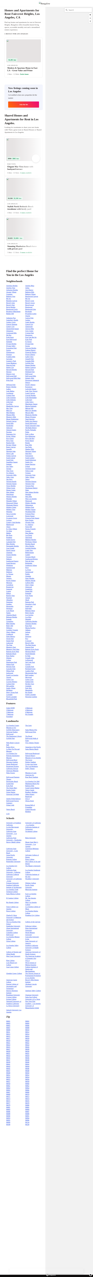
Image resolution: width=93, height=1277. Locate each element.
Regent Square (30, 516)
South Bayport (11, 563)
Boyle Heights (10, 307)
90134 (27, 1122)
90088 (8, 1114)
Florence (9, 354)
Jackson (27, 632)
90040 (27, 1062)
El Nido (27, 656)
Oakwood (9, 428)
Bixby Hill (9, 626)
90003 (8, 1023)
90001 (8, 1021)
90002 (27, 1021)
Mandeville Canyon (12, 406)
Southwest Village (31, 565)
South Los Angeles (12, 675)
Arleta (27, 288)
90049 (8, 1073)
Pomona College (11, 859)
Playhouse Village (31, 542)
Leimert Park (10, 395)
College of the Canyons (32, 922)
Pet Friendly (29, 714)
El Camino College (12, 898)
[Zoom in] (90, 14)
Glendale (28, 576)
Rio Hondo (28, 692)
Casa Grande (10, 548)
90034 (27, 1056)
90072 (27, 1096)
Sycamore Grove (11, 518)
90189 (8, 1124)
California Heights (31, 621)
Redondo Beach (11, 654)
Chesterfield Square (12, 329)
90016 (27, 1036)
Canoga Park (29, 318)
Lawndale (9, 694)
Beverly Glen (10, 303)
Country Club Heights (13, 522)
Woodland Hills (30, 512)
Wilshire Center (11, 507)
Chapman (9, 552)
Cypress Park (29, 333)
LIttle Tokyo (29, 402)
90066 (27, 1090)
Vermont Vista (29, 484)
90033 (8, 1056)
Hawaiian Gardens (31, 697)
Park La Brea (29, 434)
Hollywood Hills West (13, 378)
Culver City (10, 679)
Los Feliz (9, 404)
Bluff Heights (10, 623)
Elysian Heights (11, 344)
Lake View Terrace (31, 391)
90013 (8, 1034)
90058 (27, 1081)
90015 (8, 1036)
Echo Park (28, 339)
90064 (27, 1088)
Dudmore (9, 572)
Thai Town (9, 471)
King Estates (29, 520)
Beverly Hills (29, 643)
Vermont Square (11, 484)
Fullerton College (31, 926)
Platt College (10, 960)
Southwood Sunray (12, 561)
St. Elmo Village (11, 529)
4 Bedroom (28, 710)
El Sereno (28, 342)
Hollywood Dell (11, 376)
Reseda (27, 443)
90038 (27, 1060)
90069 (8, 1094)
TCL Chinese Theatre (32, 743)
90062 (27, 1086)
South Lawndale (30, 694)
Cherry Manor (10, 632)
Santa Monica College (13, 894)
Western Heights (11, 496)
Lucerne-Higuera (11, 682)
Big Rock (9, 535)
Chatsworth (29, 326)
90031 (8, 1053)
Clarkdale (28, 686)
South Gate (28, 606)
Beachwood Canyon (31, 296)
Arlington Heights (12, 290)
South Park (9, 460)
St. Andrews (29, 524)
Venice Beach (10, 809)
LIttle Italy (9, 402)
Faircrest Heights (30, 348)
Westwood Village (12, 503)
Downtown (28, 335)
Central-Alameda (11, 324)
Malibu (8, 533)
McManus (9, 690)
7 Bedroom (9, 714)
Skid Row (28, 453)
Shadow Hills (29, 449)
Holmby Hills (29, 378)
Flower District (30, 354)
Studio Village (10, 688)
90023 (8, 1045)
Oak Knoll (28, 537)
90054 (27, 1077)
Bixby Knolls (29, 613)
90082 (27, 1107)
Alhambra (9, 600)
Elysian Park (29, 344)
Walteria (9, 559)
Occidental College (31, 831)
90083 (8, 1109)
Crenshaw (9, 294)
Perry (27, 567)
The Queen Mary (11, 788)
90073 (8, 1099)
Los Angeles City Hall (32, 781)
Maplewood (10, 524)
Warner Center (11, 490)
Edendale (9, 342)
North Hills (9, 423)
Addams (28, 630)
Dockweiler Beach (12, 781)
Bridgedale (28, 563)
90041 (8, 1064)
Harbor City (10, 367)
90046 (27, 1068)
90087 (27, 1112)
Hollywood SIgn (30, 732)
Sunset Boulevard (11, 764)
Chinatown (9, 331)
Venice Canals (29, 790)
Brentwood (28, 307)
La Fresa (28, 570)
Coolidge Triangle (12, 630)
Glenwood (28, 587)
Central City (29, 324)
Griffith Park (29, 363)
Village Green (10, 488)
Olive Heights (29, 546)
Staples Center (10, 790)
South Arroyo (10, 540)
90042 (27, 1064)
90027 (8, 1049)
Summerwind (10, 567)
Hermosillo (9, 606)
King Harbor (10, 656)
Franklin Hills (10, 357)
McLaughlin (10, 686)
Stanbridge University (13, 926)
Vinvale (8, 677)
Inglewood (9, 673)
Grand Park (10, 784)
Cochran (9, 520)
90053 (8, 1077)
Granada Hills (29, 361)
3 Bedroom (9, 710)
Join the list (23, 104)
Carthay (27, 320)
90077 (8, 1103)
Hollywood (28, 374)
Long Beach (10, 611)
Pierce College (11, 911)
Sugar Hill (28, 527)
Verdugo (9, 578)
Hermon (8, 372)
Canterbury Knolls (12, 320)
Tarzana (8, 469)
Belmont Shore (30, 611)
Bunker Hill (10, 314)
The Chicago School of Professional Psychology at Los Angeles (33, 976)
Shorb (27, 600)
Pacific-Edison (11, 580)
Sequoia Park (29, 647)
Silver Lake (10, 453)
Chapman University (31, 995)
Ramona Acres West (12, 651)
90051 (8, 1075)
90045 (8, 1068)
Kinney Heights (11, 387)
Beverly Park (10, 305)
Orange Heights (11, 555)
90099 (8, 1122)
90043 (8, 1066)
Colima (8, 660)
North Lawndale (11, 697)
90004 (27, 1023)
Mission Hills (10, 415)
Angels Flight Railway (13, 799)
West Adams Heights (31, 492)
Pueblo (27, 574)
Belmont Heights (11, 617)
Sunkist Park (29, 682)
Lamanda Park (11, 542)
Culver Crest (29, 679)
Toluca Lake (29, 471)
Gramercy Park (11, 361)
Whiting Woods (30, 580)
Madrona (9, 570)
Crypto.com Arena (31, 764)
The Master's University (33, 866)
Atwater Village (11, 292)
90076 (27, 1101)
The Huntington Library (14, 736)
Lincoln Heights (30, 395)
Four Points (29, 595)
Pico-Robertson (30, 436)
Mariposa (9, 583)
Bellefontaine (29, 552)
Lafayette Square (30, 389)
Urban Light (10, 805)
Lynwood (28, 641)
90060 (27, 1084)
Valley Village (29, 477)
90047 (8, 1071)
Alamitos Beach (11, 615)
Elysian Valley (10, 346)
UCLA (27, 799)
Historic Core (10, 374)
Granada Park (29, 666)
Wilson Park (10, 671)
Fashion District (30, 350)
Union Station (10, 792)
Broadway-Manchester (13, 311)
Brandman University (13, 995)
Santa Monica (10, 636)
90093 (8, 1118)
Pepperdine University (13, 861)
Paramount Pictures (12, 766)
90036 (27, 1058)
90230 (27, 1124)
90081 (8, 1107)
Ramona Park (29, 602)
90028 (27, 1049)
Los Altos (28, 617)
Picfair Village (11, 436)
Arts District (29, 290)
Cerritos (27, 664)
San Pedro (28, 447)
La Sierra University (12, 1006)
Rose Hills (28, 445)
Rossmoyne (9, 587)
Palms (27, 432)
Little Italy (28, 400)
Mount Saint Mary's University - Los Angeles (31, 844)
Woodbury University (32, 879)
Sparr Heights (29, 578)
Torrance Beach (30, 557)
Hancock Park (10, 365)
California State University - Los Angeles (11, 834)
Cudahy (27, 555)
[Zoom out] (90, 18)
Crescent (28, 531)
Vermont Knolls (11, 481)
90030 (27, 1051)
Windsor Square (30, 509)
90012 (27, 1032)
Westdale (28, 494)
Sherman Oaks (11, 451)
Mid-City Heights (31, 410)
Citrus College (10, 941)
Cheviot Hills (29, 329)
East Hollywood (11, 339)
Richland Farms (30, 669)
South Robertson (30, 460)
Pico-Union (10, 438)
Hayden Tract (29, 684)
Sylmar (27, 466)
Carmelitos (9, 621)
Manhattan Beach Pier (32, 784)
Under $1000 (10, 708)
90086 (8, 1112)
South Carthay (29, 458)
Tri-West (9, 531)
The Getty (28, 725)
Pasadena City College (32, 915)
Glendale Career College (14, 973)
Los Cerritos (29, 615)
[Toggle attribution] (90, 1275)
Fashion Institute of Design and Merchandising (31, 969)
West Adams (10, 492)
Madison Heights (30, 540)
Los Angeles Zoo (11, 753)
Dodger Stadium (30, 762)
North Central (10, 550)
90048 (27, 1071)
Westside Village (11, 501)
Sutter (27, 634)
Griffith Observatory (13, 730)
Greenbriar (9, 585)
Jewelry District (30, 385)
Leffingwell (29, 660)
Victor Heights (11, 486)
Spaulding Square (12, 462)
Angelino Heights (11, 286)
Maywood (28, 677)
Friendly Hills (29, 658)
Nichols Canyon (11, 421)
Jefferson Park (10, 385)
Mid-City (9, 410)
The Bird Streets (30, 645)
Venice (27, 479)
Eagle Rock (10, 337)
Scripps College (11, 999)
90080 (27, 1105)
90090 (8, 1116)
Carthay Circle (11, 322)
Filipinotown (10, 352)
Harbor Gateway (30, 367)
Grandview (28, 589)
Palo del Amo (29, 561)
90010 (27, 1030)
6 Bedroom (28, 712)
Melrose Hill (29, 408)
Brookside (28, 311)
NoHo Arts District (31, 421)
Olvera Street (29, 801)
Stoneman (9, 602)
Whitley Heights (30, 503)
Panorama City (11, 434)
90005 (8, 1025)
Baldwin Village (30, 294)
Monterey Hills (11, 417)
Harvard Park (29, 370)
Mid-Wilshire (10, 413)
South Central (10, 458)
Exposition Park (11, 348)
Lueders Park (29, 671)
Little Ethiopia (11, 400)
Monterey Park (11, 647)
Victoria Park (29, 486)
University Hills (11, 475)
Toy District (10, 473)
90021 (8, 1043)
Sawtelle (9, 449)
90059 (8, 1084)
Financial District (30, 352)
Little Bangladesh (31, 397)
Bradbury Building (31, 792)
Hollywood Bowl (11, 760)
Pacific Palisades (30, 430)
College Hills (29, 583)
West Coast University (13, 956)
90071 (8, 1096)
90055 (8, 1079)
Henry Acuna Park (12, 692)
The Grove (28, 760)
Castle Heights (29, 322)
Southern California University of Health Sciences (31, 948)
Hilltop (8, 593)
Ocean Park (10, 639)
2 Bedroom (28, 708)
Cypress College (11, 997)
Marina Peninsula (30, 406)
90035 (8, 1058)
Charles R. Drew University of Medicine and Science (13, 918)
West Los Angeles (31, 499)
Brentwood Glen (30, 309)
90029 (8, 1051)
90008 (27, 1028)
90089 (27, 1114)
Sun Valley (9, 466)
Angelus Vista (10, 288)
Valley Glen (10, 477)
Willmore (9, 628)
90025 (8, 1047)
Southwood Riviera (31, 559)
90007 (8, 1028)
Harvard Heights (11, 370)
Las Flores (28, 535)
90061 (8, 1086)
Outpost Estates (11, 430)
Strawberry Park (30, 604)
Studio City (29, 462)
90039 (8, 1062)
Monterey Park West (12, 649)
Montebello (29, 690)
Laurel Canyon (30, 393)
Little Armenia (11, 397)
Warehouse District (31, 488)
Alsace (8, 527)
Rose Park (28, 626)
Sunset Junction (30, 464)
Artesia (27, 598)
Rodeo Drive (10, 747)
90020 (27, 1041)
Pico (26, 639)
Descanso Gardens (12, 762)
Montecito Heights (31, 415)
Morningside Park (31, 673)
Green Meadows (11, 363)
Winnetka (9, 512)
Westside (28, 619)
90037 (8, 1060)
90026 (27, 1047)
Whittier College (30, 883)
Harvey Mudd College (13, 842)
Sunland (8, 464)
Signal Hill (28, 591)
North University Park (32, 425)
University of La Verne (32, 999)
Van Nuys (9, 479)
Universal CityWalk (12, 794)
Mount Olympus (30, 417)
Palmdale (28, 593)
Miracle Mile (29, 413)
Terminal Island (30, 469)
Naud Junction (29, 419)
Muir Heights (10, 544)
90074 (27, 1099)
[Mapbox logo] (51, 1275)
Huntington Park (11, 662)
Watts (27, 490)
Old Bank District (31, 428)
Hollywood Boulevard (32, 753)
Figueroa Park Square (32, 518)
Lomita (8, 591)
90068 (27, 1092)
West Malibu (29, 533)
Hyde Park (9, 380)
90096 (27, 1120)
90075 (8, 1101)
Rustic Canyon (11, 447)
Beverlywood (29, 305)
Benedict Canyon (11, 301)
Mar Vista (9, 408)
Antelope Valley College (33, 991)
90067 (8, 1092)
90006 (27, 1025)
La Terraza (9, 574)
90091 (27, 1116)
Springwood (29, 572)
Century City (10, 326)
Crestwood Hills (11, 333)
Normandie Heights (12, 546)
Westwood (28, 501)
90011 (8, 1032)
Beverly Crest (29, 301)
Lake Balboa (10, 391)
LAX (8, 814)
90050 (27, 1073)
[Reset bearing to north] (90, 21)
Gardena (9, 604)
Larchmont (9, 393)
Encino (27, 346)
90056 (27, 1079)
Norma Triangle (30, 529)
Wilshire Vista (10, 509)
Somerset (9, 589)
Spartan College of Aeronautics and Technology (12, 986)
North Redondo (30, 654)
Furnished (9, 716)
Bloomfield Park (11, 699)
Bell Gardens (29, 675)
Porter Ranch (29, 441)
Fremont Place (30, 514)
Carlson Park (10, 684)
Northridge (9, 425)
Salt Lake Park (30, 662)
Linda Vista (29, 550)
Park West (28, 688)
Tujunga (28, 473)
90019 (8, 1041)
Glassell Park (29, 359)
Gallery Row (29, 357)
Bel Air (8, 298)
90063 (8, 1088)
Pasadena (9, 537)
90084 (27, 1109)
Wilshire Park (29, 507)
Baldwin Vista (10, 296)
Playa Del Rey (29, 438)
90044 (27, 1066)
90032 (27, 1053)
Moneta (8, 576)
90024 (27, 1045)
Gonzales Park (10, 669)
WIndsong (9, 565)
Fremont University (12, 883)
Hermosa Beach (30, 651)
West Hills (28, 496)
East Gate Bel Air (31, 337)
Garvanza (9, 359)
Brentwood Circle (12, 309)
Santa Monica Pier (31, 730)
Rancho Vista (10, 595)
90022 (27, 1043)
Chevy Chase (29, 585)
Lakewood (9, 643)
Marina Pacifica (30, 628)
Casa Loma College (12, 967)
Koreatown (28, 387)
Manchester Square (31, 404)
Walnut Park (10, 664)
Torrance (9, 557)
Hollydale (28, 608)
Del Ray (8, 335)
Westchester (10, 494)
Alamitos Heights (30, 623)
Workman (9, 608)
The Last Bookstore (31, 766)
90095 (8, 1120)
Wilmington (29, 505)
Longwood (9, 516)
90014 (27, 1034)
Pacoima (9, 432)
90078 (27, 1103)
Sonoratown (29, 456)
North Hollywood (31, 423)
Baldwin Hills (29, 292)
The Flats (9, 645)
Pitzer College (29, 859)
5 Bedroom (9, 712)
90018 (27, 1038)
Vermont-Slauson (30, 481)
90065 (8, 1090)
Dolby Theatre (30, 768)
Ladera (8, 389)
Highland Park (30, 372)
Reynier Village (11, 445)
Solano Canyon (11, 456)
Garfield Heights (30, 548)
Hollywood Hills (30, 376)
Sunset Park (10, 641)
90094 (27, 1118)
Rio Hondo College (12, 902)
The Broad (28, 736)
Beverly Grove (30, 303)
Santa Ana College (31, 997)
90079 (8, 1105)
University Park (30, 475)
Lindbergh (9, 634)
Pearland (9, 598)
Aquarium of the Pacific (33, 747)
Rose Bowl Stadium (31, 777)
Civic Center (29, 331)
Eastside (8, 619)
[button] (91, 3)
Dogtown (28, 636)
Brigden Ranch (30, 544)
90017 (8, 1038)
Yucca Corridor (11, 514)
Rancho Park (10, 443)
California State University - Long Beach (12, 851)
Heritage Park (10, 666)
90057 (8, 1081)
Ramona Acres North (32, 649)
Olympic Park (29, 522)
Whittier (9, 658)
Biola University (30, 838)
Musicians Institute (31, 889)
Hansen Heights (30, 365)
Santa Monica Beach (31, 749)
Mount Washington (12, 419)
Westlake (9, 499)
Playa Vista (9, 441)
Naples (8, 613)
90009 (8, 1030)
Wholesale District (12, 505)
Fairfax (8, 350)
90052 (27, 1075)
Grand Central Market (32, 788)
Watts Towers (10, 773)
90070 (27, 1094)
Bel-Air (27, 298)
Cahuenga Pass (11, 318)
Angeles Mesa (29, 286)
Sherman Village (30, 451)
